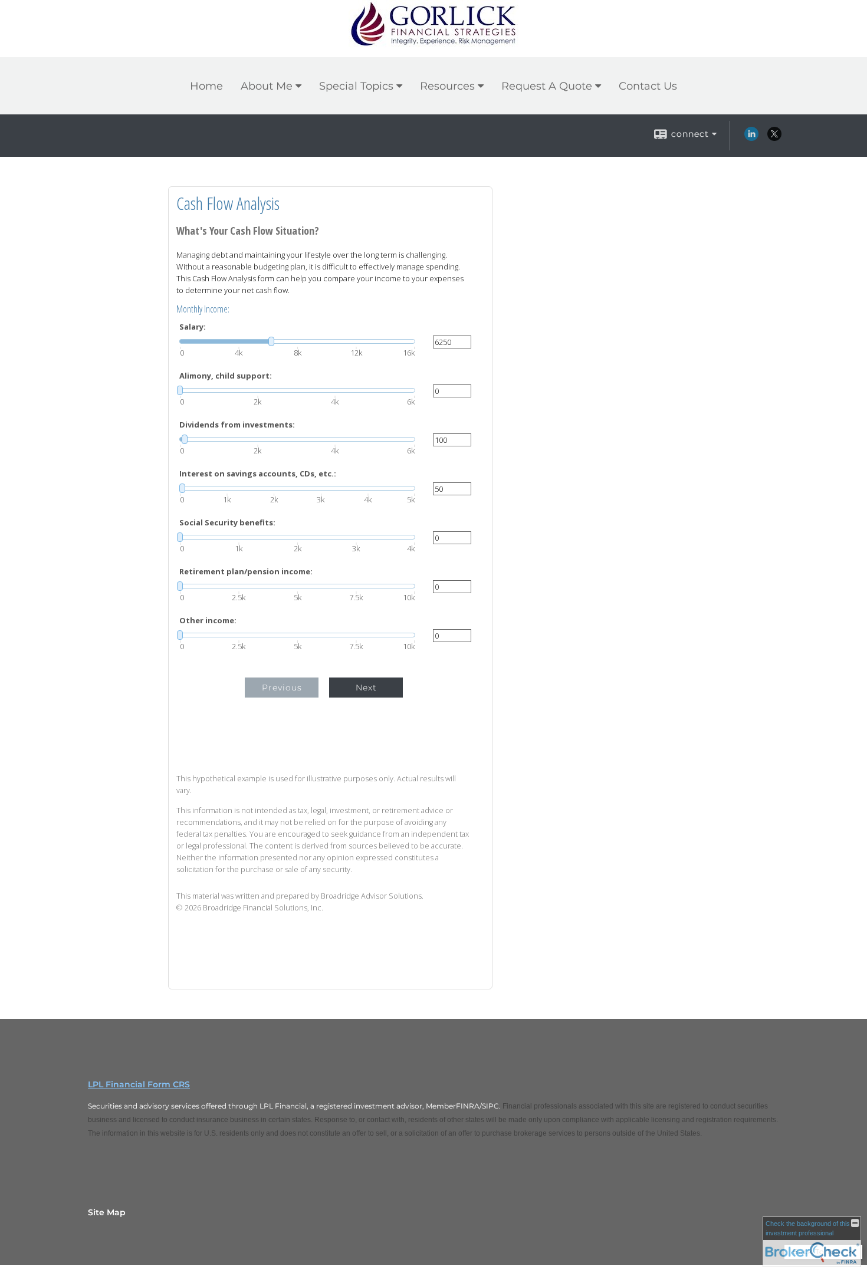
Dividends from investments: (237, 425)
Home (206, 86)
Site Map (107, 1212)
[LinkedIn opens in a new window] (751, 138)
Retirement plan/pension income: (246, 571)
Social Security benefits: (227, 523)
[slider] (297, 341)
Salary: (192, 327)
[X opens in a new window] (774, 138)
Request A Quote (546, 86)
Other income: (208, 620)
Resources (447, 86)
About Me (267, 86)
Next (366, 687)
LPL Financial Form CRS (139, 1084)
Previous (282, 687)
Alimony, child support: (225, 376)
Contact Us (648, 86)
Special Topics (356, 86)
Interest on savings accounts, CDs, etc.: (257, 474)
